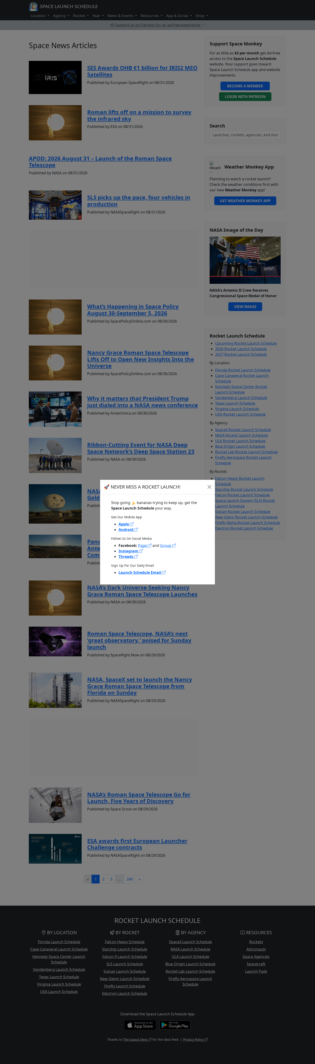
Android (126, 529)
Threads (126, 556)
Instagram (129, 551)
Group (166, 545)
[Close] (209, 487)
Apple (124, 524)
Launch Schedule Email (140, 572)
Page (143, 545)
